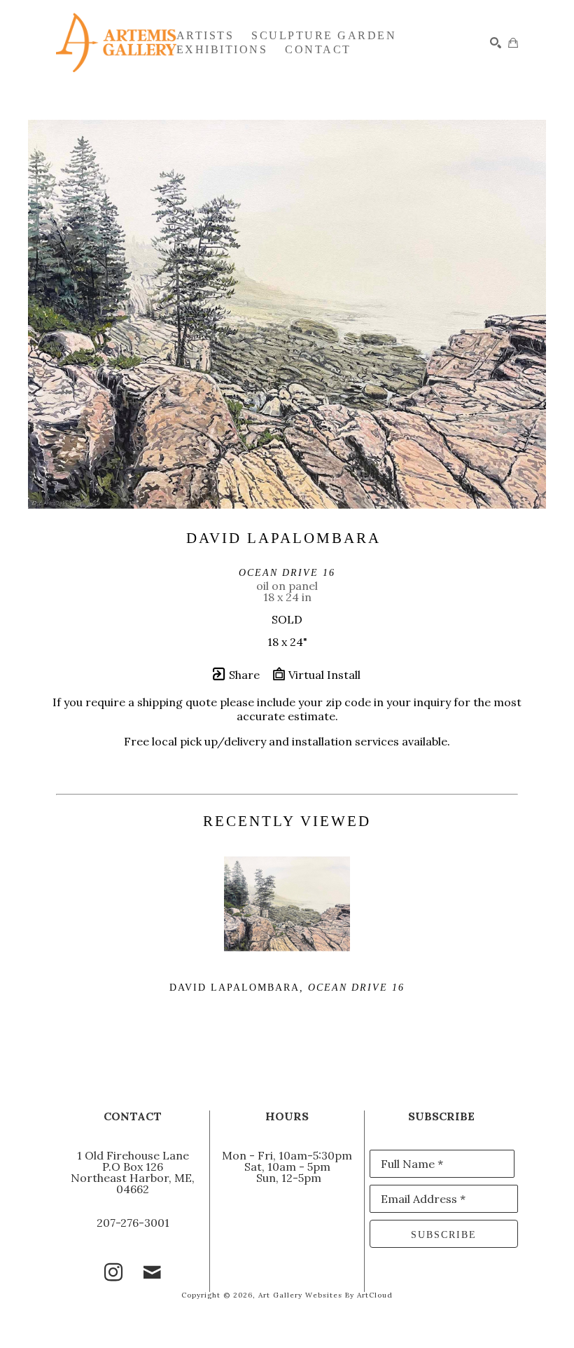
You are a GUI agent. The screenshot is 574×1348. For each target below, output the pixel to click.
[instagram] (113, 1272)
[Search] (495, 42)
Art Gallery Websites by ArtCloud (325, 1295)
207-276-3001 (133, 1223)
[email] (153, 1272)
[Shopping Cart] (513, 42)
